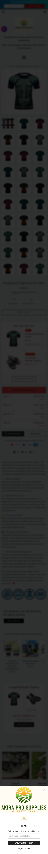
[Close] (44, 790)
